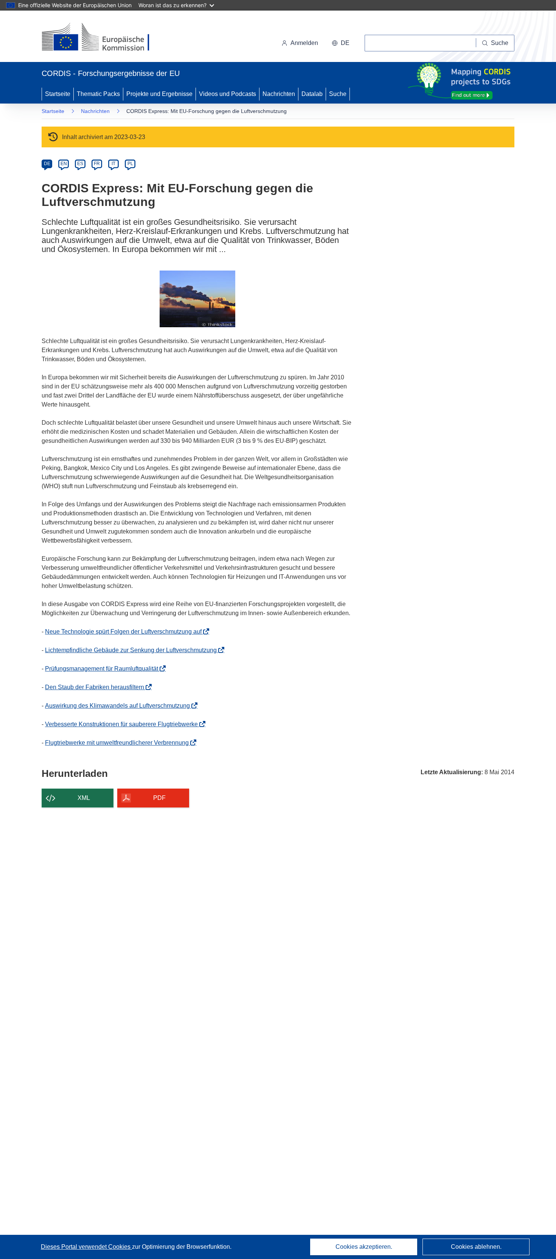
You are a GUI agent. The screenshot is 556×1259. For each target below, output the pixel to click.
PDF (159, 798)
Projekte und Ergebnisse (159, 94)
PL (130, 163)
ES (80, 163)
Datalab (312, 94)
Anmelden (304, 43)
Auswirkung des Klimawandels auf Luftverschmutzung (119, 705)
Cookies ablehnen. (476, 1247)
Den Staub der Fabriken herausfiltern (97, 687)
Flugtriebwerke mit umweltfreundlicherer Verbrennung (119, 742)
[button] (341, 43)
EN (64, 163)
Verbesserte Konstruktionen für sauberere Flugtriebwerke (123, 724)
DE (47, 163)
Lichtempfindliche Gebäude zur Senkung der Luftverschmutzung (133, 650)
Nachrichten (278, 94)
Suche (337, 94)
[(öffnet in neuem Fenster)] (103, 38)
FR (97, 163)
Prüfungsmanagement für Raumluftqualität (104, 668)
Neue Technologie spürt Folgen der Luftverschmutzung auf (125, 631)
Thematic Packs (98, 94)
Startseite (57, 94)
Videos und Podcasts (227, 94)
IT (113, 163)
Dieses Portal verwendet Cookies (86, 1247)
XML (84, 798)
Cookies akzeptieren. (363, 1247)
